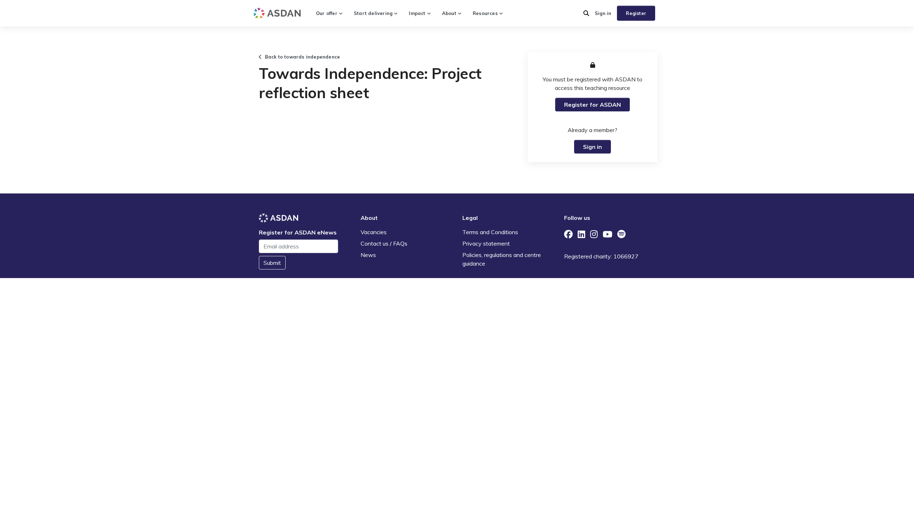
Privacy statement (486, 243)
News (368, 254)
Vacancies (374, 232)
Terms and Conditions (490, 232)
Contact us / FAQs (384, 243)
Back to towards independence (301, 57)
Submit (272, 262)
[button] (586, 13)
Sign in (603, 13)
